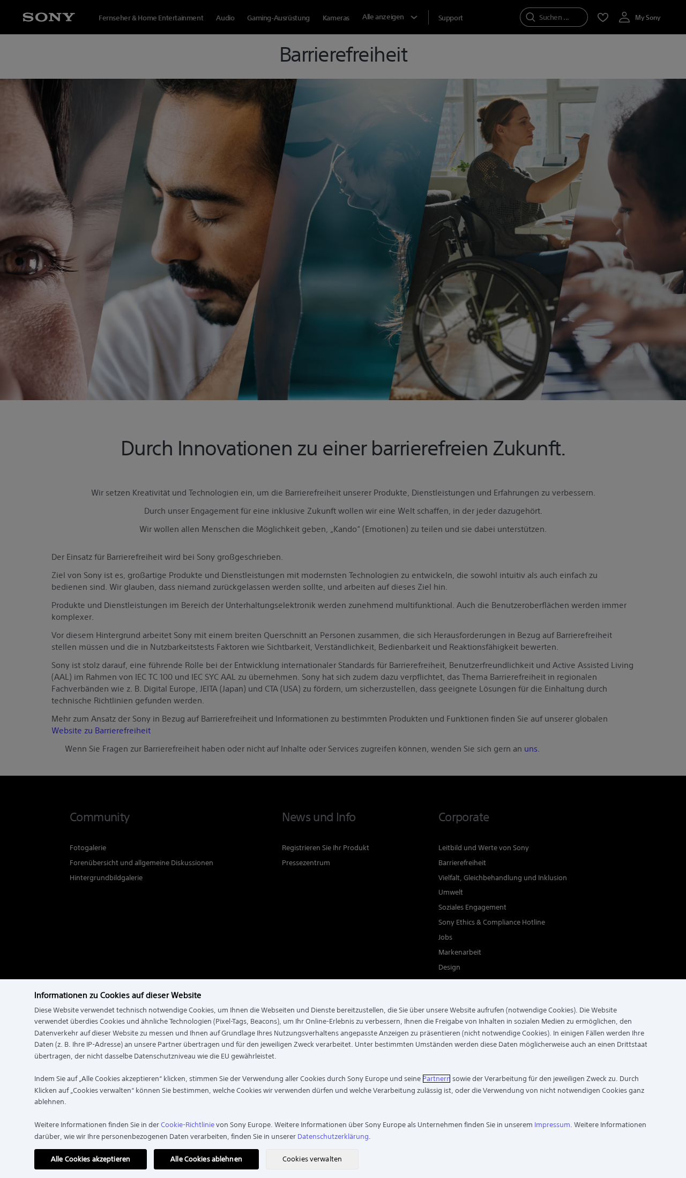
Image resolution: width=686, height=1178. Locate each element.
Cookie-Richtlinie (187, 1124)
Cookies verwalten (312, 1159)
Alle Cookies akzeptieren (90, 1159)
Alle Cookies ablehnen (206, 1159)
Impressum (552, 1124)
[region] (343, 1078)
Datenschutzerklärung (333, 1136)
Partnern (436, 1078)
